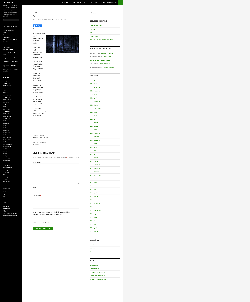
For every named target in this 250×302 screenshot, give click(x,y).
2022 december (95, 91)
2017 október (94, 172)
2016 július (93, 217)
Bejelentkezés (94, 268)
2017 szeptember (95, 175)
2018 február (94, 161)
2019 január (93, 129)
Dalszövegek (77, 2)
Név (35, 187)
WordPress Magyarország (98, 279)
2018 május (93, 150)
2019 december (95, 101)
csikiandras (47, 19)
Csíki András (8, 2)
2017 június (93, 186)
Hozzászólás (37, 162)
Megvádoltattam (105, 60)
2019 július (93, 112)
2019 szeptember (95, 108)
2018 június (93, 147)
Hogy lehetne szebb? (96, 25)
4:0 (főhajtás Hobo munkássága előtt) (101, 39)
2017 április (93, 193)
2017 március (94, 196)
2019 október (94, 105)
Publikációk (94, 2)
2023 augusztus (95, 87)
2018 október (94, 136)
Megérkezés (94, 36)
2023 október (94, 84)
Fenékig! (93, 29)
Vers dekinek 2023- (112, 2)
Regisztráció (94, 265)
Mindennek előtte (104, 63)
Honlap (35, 204)
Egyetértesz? (107, 56)
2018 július (93, 143)
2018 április (93, 154)
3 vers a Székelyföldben (40, 136)
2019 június (93, 115)
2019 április (93, 119)
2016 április (93, 228)
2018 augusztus (95, 140)
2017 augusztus (95, 179)
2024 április (93, 80)
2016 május (93, 224)
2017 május (93, 189)
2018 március (94, 157)
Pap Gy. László (94, 60)
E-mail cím (37, 195)
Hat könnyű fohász (107, 53)
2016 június (93, 221)
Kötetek (86, 2)
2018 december (95, 133)
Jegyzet (92, 248)
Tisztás (102, 2)
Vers (91, 252)
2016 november (95, 207)
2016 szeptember (95, 210)
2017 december (95, 164)
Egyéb (35, 12)
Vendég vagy (40, 143)
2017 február (94, 200)
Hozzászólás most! (60, 19)
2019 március (94, 122)
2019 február (94, 126)
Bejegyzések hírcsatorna (97, 272)
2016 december (95, 203)
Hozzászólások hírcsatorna (98, 275)
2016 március (94, 231)
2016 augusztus (95, 214)
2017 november (95, 168)
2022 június (93, 94)
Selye (92, 32)
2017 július (93, 182)
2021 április (93, 98)
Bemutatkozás (66, 2)
